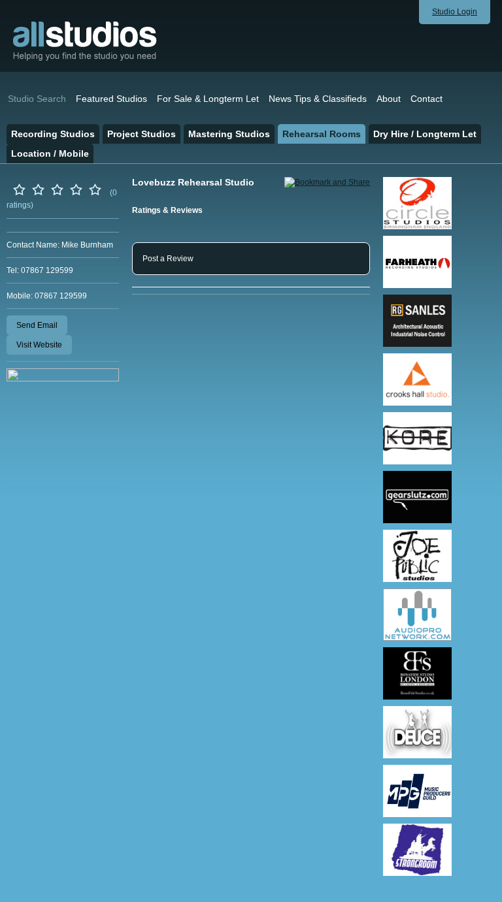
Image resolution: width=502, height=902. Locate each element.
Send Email (37, 325)
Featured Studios (111, 98)
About (388, 98)
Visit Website (39, 344)
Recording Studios (53, 134)
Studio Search (37, 98)
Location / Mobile (50, 153)
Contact (426, 98)
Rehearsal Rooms (321, 134)
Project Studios (141, 134)
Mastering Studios (229, 134)
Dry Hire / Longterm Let (425, 134)
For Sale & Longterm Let (208, 98)
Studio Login (454, 11)
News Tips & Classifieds (318, 98)
